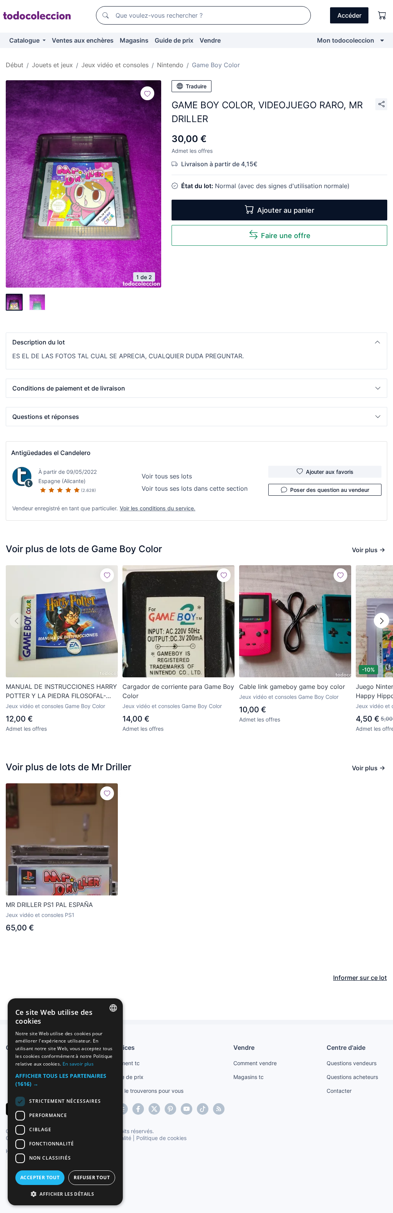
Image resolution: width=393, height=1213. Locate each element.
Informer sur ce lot (360, 977)
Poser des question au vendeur (329, 490)
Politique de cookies (161, 1138)
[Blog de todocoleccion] (219, 1109)
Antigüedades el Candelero (51, 453)
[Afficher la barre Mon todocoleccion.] (382, 40)
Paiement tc (125, 1063)
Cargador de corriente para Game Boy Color (178, 691)
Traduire (196, 86)
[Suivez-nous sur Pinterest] (170, 1109)
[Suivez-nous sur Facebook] (138, 1109)
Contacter (339, 1090)
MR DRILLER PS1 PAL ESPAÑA (49, 905)
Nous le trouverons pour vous (146, 1090)
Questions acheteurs (352, 1077)
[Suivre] (147, 93)
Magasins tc (248, 1077)
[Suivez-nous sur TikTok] (202, 1109)
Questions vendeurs (351, 1063)
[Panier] (382, 15)
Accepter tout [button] (39, 1177)
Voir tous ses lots (167, 476)
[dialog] (65, 1101)
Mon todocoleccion (345, 40)
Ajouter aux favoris (329, 471)
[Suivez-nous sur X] (154, 1109)
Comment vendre (255, 1063)
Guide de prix (174, 40)
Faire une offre (285, 236)
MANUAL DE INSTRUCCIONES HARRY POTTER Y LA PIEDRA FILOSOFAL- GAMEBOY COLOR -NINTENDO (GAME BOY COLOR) (61, 691)
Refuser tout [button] (92, 1177)
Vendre (210, 40)
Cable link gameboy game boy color (292, 686)
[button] (196, 342)
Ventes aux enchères (83, 40)
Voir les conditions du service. (157, 508)
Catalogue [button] (25, 40)
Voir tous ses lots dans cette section (195, 488)
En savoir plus (78, 1064)
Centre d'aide (346, 1047)
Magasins (134, 40)
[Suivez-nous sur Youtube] (186, 1109)
